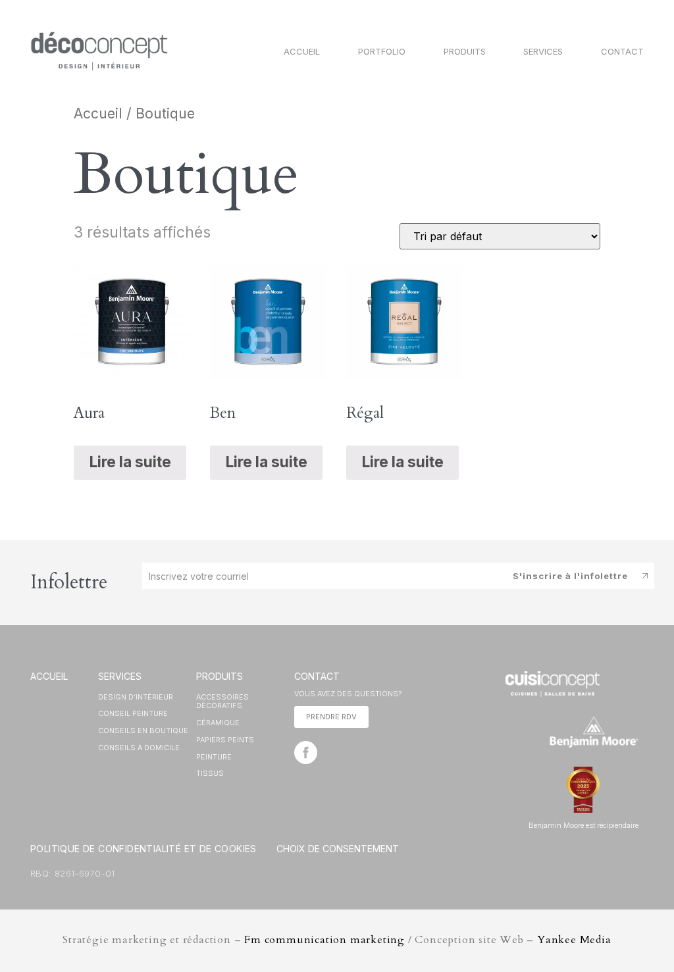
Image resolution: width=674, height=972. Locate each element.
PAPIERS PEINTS (225, 739)
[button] (331, 717)
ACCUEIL (49, 676)
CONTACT (317, 676)
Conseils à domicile (139, 747)
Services (543, 51)
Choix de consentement (337, 848)
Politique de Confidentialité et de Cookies (143, 848)
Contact (622, 51)
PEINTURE (214, 756)
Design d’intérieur (135, 697)
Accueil (302, 51)
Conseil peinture (133, 713)
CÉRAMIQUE (218, 722)
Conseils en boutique (143, 730)
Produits (465, 51)
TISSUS (210, 773)
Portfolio (381, 51)
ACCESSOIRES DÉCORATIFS (222, 701)
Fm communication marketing (324, 940)
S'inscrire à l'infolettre (570, 576)
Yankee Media (574, 940)
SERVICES (120, 676)
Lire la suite (130, 462)
